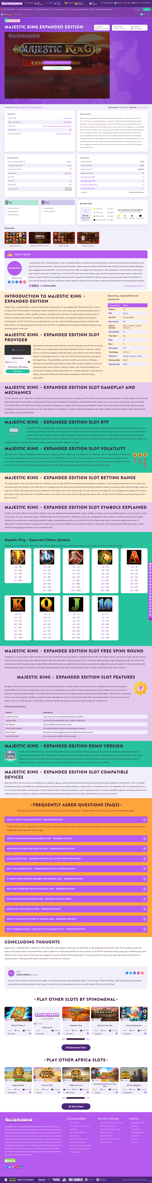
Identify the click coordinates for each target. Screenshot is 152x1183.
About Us (134, 1139)
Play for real (18, 1014)
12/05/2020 (67, 122)
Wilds (69, 134)
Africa (45, 126)
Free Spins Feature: (87, 188)
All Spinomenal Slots (76, 1047)
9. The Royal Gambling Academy (80, 1149)
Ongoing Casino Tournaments (109, 1139)
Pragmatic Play (128, 1092)
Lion (65, 126)
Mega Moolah (18, 1085)
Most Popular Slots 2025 (107, 1126)
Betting (120, 3)
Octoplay (97, 1092)
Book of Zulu (47, 1085)
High (69, 165)
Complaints (146, 3)
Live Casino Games (105, 1136)
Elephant (57, 126)
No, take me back (57, 68)
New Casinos (40, 3)
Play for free (18, 1013)
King (61, 126)
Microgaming (12, 1092)
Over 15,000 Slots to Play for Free (111, 1123)
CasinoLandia (113, 107)
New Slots (59, 3)
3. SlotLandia (73, 1129)
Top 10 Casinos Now (16, 14)
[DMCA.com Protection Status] (10, 1162)
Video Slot (68, 173)
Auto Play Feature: (87, 177)
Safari (69, 126)
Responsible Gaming (138, 1123)
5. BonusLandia (74, 1136)
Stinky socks (47, 1027)
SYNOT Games (70, 1092)
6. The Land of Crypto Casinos (79, 1139)
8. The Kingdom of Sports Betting (80, 1145)
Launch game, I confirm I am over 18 (57, 62)
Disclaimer (134, 1126)
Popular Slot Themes (106, 1132)
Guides (128, 3)
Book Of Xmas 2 (18, 1025)
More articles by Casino (133, 286)
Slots (51, 3)
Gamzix (39, 1092)
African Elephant (134, 1085)
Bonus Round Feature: (88, 185)
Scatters (58, 134)
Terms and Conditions (138, 1132)
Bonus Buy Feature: (87, 181)
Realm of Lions (76, 1085)
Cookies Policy (136, 1136)
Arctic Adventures (133, 1025)
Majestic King (76, 1025)
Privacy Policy (135, 1129)
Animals (50, 126)
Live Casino (94, 3)
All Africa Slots (76, 1106)
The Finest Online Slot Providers (110, 1129)
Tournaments (108, 3)
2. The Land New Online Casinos (79, 1126)
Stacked (64, 134)
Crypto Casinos (80, 3)
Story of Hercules (104, 1025)
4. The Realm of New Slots (78, 1132)
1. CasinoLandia (74, 1123)
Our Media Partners (106, 1142)
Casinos (30, 3)
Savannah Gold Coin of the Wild (105, 1085)
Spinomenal (67, 118)
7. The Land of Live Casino (77, 1142)
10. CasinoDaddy (74, 1152)
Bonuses (70, 3)
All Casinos (17, 371)
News (136, 3)
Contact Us (135, 1142)
